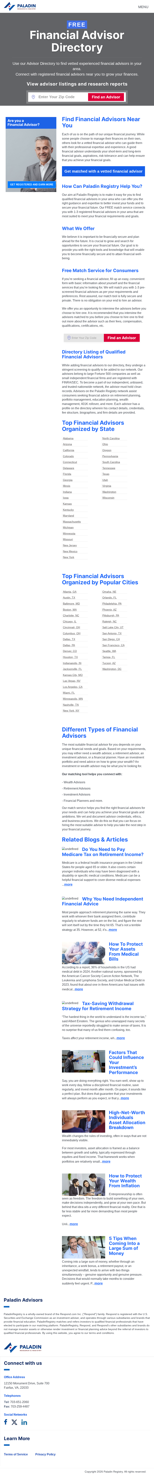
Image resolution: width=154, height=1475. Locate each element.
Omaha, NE (109, 591)
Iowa (66, 497)
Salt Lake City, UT (113, 627)
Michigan (68, 527)
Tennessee (108, 468)
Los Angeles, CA (72, 686)
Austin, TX (69, 597)
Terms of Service (16, 1454)
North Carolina (111, 438)
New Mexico (70, 551)
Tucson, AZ (109, 663)
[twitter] (14, 1422)
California (68, 450)
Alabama (68, 438)
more (68, 884)
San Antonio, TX (112, 633)
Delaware (68, 468)
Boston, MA (70, 609)
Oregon (106, 450)
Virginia (106, 485)
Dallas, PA (69, 645)
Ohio (105, 444)
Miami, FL (69, 692)
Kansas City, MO (73, 674)
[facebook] (5, 1422)
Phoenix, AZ (109, 609)
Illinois (66, 485)
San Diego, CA (111, 639)
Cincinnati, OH (71, 627)
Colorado (68, 456)
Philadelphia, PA (112, 603)
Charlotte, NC (71, 615)
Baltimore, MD (71, 603)
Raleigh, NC (109, 621)
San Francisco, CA (113, 645)
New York (68, 557)
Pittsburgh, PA (110, 615)
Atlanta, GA (69, 591)
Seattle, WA (109, 651)
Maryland (68, 515)
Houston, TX (70, 657)
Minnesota (69, 533)
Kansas (67, 503)
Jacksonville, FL (72, 668)
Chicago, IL (69, 621)
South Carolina (111, 462)
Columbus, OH (71, 633)
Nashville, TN (71, 704)
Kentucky (68, 509)
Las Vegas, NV (71, 680)
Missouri (68, 539)
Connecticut (70, 462)
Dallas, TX (69, 639)
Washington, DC (112, 668)
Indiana (67, 491)
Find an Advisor (106, 97)
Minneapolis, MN (73, 698)
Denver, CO (70, 651)
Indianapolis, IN (72, 663)
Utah (105, 479)
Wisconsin (108, 497)
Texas (105, 473)
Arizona (67, 444)
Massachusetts (72, 521)
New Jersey (70, 545)
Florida (67, 473)
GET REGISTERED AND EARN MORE (31, 184)
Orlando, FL (109, 597)
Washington (109, 491)
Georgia (67, 479)
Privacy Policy (45, 1454)
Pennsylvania (110, 456)
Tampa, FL (108, 657)
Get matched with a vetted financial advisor (103, 171)
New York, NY (71, 710)
